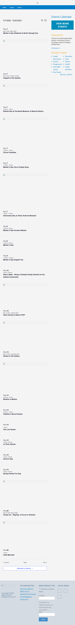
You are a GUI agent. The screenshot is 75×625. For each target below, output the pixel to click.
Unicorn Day (8, 459)
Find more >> (56, 48)
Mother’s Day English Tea (13, 260)
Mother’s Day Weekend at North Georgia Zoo (20, 33)
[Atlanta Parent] (8, 587)
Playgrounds (57, 64)
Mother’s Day (8, 245)
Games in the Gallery (11, 356)
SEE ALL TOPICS (66, 75)
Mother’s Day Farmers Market (14, 230)
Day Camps (57, 72)
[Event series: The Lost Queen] (8, 427)
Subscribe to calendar (24, 568)
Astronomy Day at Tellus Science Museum (19, 215)
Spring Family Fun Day (12, 473)
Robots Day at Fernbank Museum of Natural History (23, 111)
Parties (67, 61)
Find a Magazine (26, 597)
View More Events (62, 25)
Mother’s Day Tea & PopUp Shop (16, 167)
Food (67, 59)
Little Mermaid (8, 555)
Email (41, 612)
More (20, 7)
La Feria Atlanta (9, 444)
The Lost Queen (9, 429)
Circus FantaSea (9, 152)
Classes (55, 61)
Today (25, 562)
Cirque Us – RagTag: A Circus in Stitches (19, 515)
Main (4, 7)
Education (68, 56)
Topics (12, 7)
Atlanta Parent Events (28, 594)
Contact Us (24, 599)
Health (67, 64)
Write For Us (24, 591)
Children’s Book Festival (12, 414)
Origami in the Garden (11, 78)
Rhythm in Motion (10, 399)
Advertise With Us (26, 589)
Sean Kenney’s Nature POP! (14, 315)
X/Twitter (42, 595)
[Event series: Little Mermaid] (8, 552)
